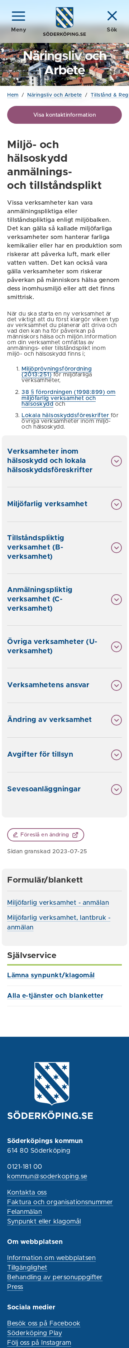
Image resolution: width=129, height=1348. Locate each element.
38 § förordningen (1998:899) (63, 392)
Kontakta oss (27, 1193)
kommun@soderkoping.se (47, 1176)
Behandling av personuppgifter (55, 1277)
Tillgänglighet (27, 1268)
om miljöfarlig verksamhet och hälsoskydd (69, 398)
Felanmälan (24, 1212)
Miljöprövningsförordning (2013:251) (57, 371)
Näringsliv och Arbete (54, 95)
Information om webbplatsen (51, 1258)
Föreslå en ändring (44, 834)
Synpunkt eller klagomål (44, 1221)
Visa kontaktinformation (64, 115)
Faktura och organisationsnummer (60, 1202)
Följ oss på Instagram (39, 1343)
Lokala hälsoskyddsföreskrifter (66, 415)
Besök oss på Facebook (44, 1323)
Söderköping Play (34, 1333)
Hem (13, 95)
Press (15, 1287)
